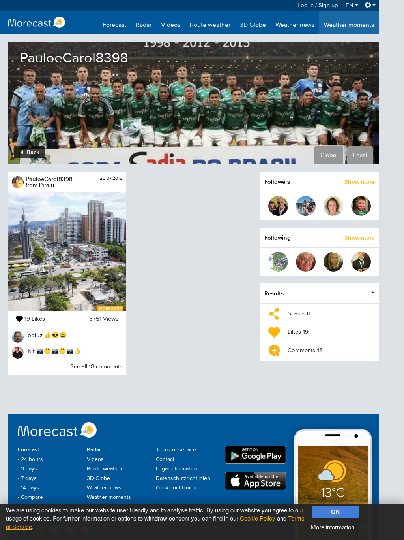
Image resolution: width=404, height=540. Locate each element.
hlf (31, 350)
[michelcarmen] (278, 206)
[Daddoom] (361, 206)
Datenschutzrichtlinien (183, 478)
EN (350, 5)
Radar (144, 25)
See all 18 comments (96, 367)
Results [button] (274, 293)
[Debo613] (306, 206)
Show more (359, 181)
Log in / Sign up (317, 5)
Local (360, 155)
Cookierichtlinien (176, 488)
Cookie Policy (257, 518)
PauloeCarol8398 (49, 179)
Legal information (177, 469)
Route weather (210, 25)
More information (332, 527)
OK (335, 511)
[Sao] (333, 262)
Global (328, 155)
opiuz (35, 335)
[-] (278, 262)
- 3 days (27, 469)
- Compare (30, 497)
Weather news (294, 25)
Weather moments (349, 25)
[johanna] (333, 206)
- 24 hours (30, 459)
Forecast (114, 25)
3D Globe (253, 25)
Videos (170, 25)
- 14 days (28, 488)
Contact (165, 459)
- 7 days (27, 478)
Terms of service (176, 450)
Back (32, 152)
